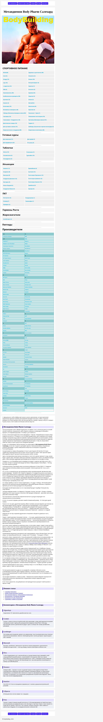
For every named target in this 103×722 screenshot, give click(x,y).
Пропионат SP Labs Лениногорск (14, 597)
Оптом (38, 3)
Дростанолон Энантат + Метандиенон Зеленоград (19, 594)
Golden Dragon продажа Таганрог (14, 593)
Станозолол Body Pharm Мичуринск (38, 543)
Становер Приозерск (10, 591)
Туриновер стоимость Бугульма (13, 599)
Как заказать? (13, 3)
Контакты (45, 3)
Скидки (33, 3)
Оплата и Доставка (23, 3)
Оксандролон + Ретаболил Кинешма (15, 596)
